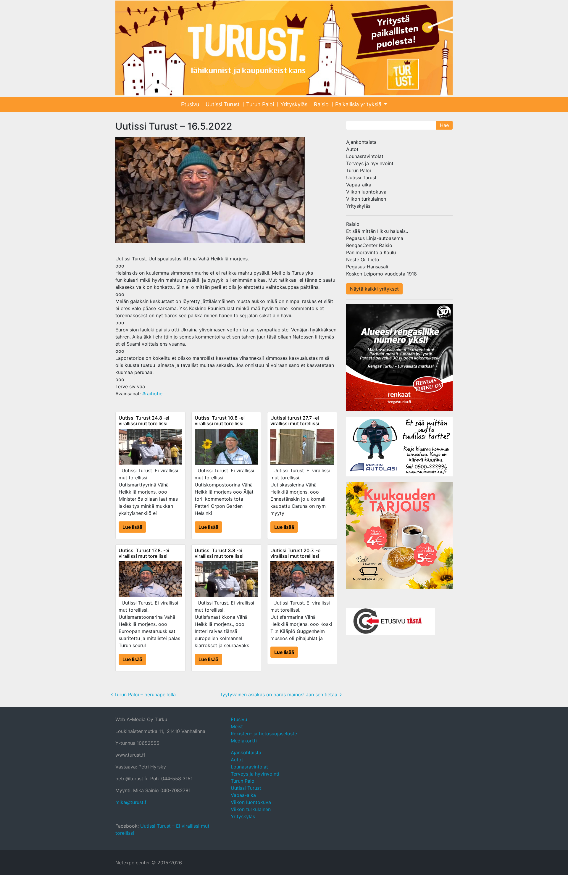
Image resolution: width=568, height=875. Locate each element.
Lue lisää (132, 527)
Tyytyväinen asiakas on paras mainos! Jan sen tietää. (280, 694)
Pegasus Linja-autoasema (374, 238)
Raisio (321, 104)
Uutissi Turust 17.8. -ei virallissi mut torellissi (144, 553)
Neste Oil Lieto (362, 259)
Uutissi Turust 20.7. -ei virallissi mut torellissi (296, 553)
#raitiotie (152, 394)
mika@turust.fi (131, 802)
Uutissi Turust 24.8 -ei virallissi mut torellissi (144, 420)
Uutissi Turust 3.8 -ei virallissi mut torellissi (219, 553)
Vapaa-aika (358, 185)
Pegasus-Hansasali (367, 267)
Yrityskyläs (293, 104)
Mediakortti (244, 741)
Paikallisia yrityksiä (359, 104)
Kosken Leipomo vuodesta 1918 (381, 274)
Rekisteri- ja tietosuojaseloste (264, 734)
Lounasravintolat (364, 156)
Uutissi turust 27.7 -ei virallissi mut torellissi (294, 420)
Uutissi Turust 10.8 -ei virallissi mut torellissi (220, 420)
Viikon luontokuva (366, 192)
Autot (352, 149)
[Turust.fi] (284, 48)
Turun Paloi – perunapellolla (144, 694)
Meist (237, 726)
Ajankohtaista (361, 142)
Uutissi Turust (223, 104)
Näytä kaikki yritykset (374, 289)
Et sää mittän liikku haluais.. (377, 231)
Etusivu (190, 104)
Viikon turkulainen (366, 199)
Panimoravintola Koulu (371, 252)
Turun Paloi (260, 104)
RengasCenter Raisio (369, 245)
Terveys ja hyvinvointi (370, 163)
